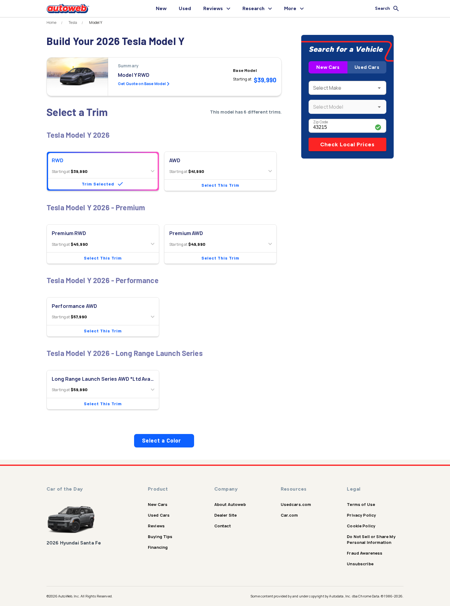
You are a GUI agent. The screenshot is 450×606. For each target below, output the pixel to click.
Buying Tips (160, 536)
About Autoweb (230, 504)
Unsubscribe (360, 564)
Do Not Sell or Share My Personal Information (371, 539)
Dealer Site (225, 515)
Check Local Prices (347, 144)
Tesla (73, 22)
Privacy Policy (361, 515)
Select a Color (161, 440)
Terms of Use (361, 504)
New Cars (327, 67)
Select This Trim (220, 185)
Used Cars (366, 67)
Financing (158, 547)
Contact (222, 526)
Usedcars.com (296, 504)
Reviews (156, 526)
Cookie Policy (361, 526)
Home (52, 22)
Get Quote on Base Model (142, 83)
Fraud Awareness (364, 553)
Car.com (289, 515)
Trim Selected (98, 183)
